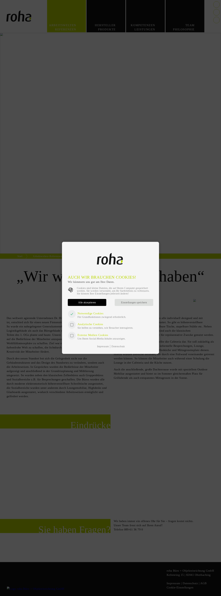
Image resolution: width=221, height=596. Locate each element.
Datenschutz (118, 346)
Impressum (103, 346)
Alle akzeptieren (87, 302)
